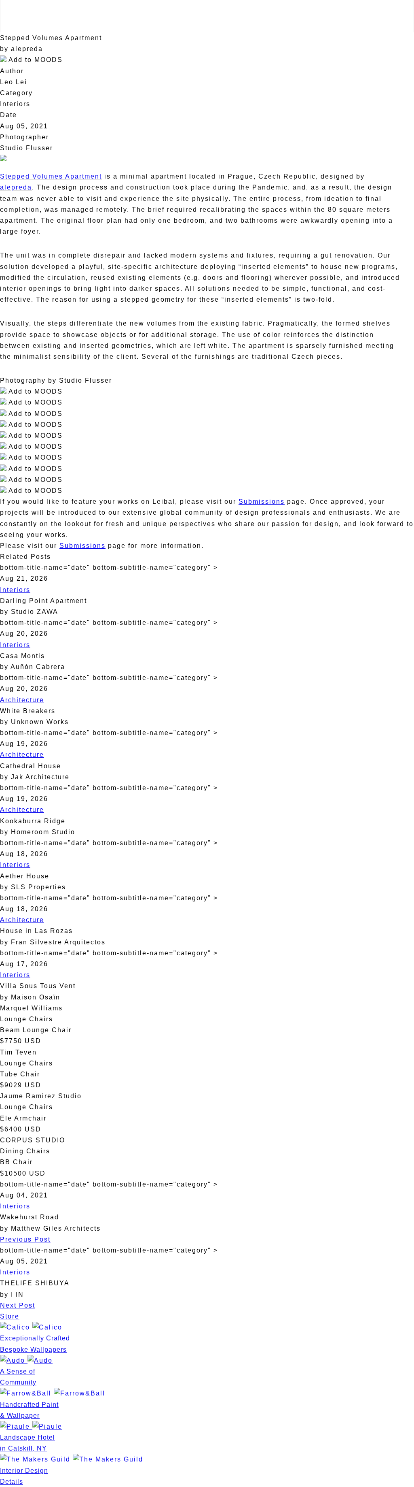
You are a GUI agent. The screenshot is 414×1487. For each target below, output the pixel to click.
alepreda (16, 187)
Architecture (22, 700)
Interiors (15, 589)
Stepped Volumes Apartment (51, 176)
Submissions (262, 501)
